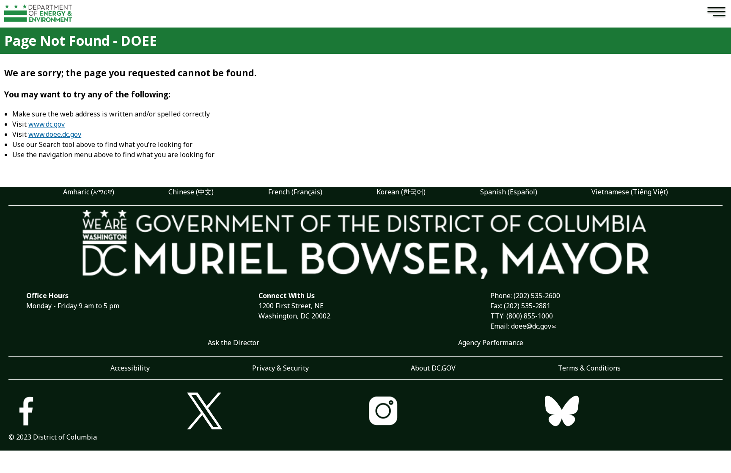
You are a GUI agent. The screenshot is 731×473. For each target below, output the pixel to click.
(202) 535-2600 (537, 295)
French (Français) (295, 191)
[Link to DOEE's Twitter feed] (276, 412)
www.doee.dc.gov (54, 134)
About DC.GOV (433, 368)
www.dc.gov (46, 124)
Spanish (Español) (508, 191)
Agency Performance (490, 342)
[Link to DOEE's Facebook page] (97, 412)
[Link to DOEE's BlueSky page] (633, 412)
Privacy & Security (280, 368)
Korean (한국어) (401, 191)
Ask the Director (233, 342)
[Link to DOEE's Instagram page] (455, 412)
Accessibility (130, 368)
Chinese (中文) (191, 191)
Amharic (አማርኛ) (88, 191)
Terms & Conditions (589, 368)
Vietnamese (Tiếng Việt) (629, 191)
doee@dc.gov (531, 326)
